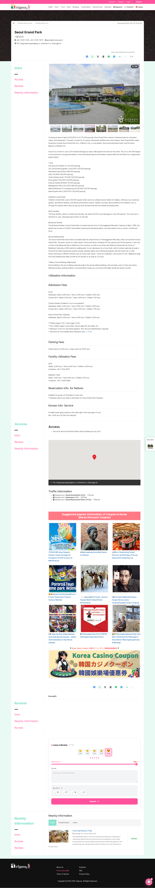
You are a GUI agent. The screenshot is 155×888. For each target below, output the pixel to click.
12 (75, 792)
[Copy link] (119, 56)
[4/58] (90, 128)
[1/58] (55, 128)
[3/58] (78, 128)
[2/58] (67, 128)
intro (17, 435)
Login (128, 2)
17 (66, 792)
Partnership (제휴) (63, 871)
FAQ (80, 871)
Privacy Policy (84, 874)
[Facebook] (87, 56)
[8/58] (135, 128)
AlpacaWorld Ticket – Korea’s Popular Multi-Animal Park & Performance (94, 600)
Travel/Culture (86, 7)
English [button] (139, 2)
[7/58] (124, 128)
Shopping (75, 7)
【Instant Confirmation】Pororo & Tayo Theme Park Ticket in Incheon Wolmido (62, 597)
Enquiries (82, 867)
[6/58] (112, 128)
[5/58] (101, 128)
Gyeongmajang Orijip (82, 830)
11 (84, 792)
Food (63, 7)
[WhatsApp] (92, 56)
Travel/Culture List (41, 23)
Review (19, 86)
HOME (50, 7)
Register (121, 2)
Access (19, 79)
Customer (112, 2)
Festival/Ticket (97, 7)
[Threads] (103, 56)
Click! (90, 332)
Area (56, 7)
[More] (125, 56)
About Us (60, 867)
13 (58, 792)
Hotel (68, 7)
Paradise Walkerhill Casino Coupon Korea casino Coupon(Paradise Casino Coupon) (125, 600)
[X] (98, 56)
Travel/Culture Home (24, 23)
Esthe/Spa (108, 7)
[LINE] (108, 56)
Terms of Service (63, 874)
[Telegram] (114, 56)
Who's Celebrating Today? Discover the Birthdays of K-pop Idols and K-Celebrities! (125, 555)
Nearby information (26, 92)
